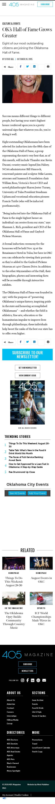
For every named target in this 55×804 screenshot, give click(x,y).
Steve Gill (9, 59)
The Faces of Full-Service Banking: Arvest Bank (26, 459)
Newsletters (27, 670)
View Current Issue (27, 375)
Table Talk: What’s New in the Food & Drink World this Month (27, 452)
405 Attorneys (13, 748)
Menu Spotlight (13, 771)
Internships (11, 716)
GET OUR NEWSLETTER (28, 367)
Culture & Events (11, 23)
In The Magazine (14, 608)
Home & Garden (39, 716)
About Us (11, 700)
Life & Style (37, 712)
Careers (10, 712)
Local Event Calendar (41, 748)
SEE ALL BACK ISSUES (27, 428)
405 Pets (10, 759)
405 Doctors (12, 740)
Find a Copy (37, 752)
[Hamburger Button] (4, 4)
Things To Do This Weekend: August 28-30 (29, 445)
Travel (34, 744)
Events (35, 704)
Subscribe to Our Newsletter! (27, 354)
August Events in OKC (41, 580)
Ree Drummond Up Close (22, 472)
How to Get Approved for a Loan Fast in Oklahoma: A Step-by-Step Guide (29, 465)
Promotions (37, 740)
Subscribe (45, 4)
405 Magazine (15, 784)
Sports (41, 608)
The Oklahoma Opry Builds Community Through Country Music (14, 620)
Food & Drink (37, 708)
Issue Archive (37, 700)
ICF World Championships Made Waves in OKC (41, 618)
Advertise (11, 704)
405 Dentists (12, 744)
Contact (10, 708)
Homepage (13, 573)
